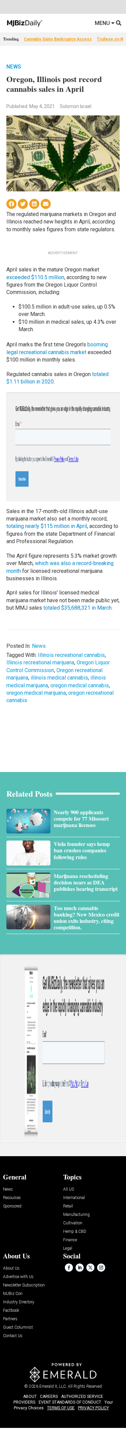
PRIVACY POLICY (93, 1408)
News (13, 66)
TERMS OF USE (61, 1408)
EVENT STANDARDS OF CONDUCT (70, 1402)
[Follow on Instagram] (101, 1268)
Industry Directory (18, 1302)
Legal (67, 1248)
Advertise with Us (18, 1277)
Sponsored (12, 1206)
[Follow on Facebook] (69, 1268)
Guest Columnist (18, 1327)
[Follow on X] (90, 1268)
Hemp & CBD (74, 1231)
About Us (11, 1268)
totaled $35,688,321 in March (77, 608)
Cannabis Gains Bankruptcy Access (58, 39)
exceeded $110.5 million (35, 277)
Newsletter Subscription (24, 1285)
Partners (10, 1319)
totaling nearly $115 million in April (46, 526)
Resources (12, 1198)
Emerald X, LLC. (53, 1386)
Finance (70, 1240)
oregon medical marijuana (36, 693)
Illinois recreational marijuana (40, 662)
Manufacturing (76, 1215)
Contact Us (13, 1336)
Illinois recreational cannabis (71, 655)
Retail (68, 1206)
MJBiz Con (13, 1294)
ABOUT (30, 1396)
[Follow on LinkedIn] (80, 1268)
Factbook (11, 1310)
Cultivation (72, 1223)
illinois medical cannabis (59, 677)
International (74, 1198)
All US (68, 1189)
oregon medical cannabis (79, 685)
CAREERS (49, 1396)
